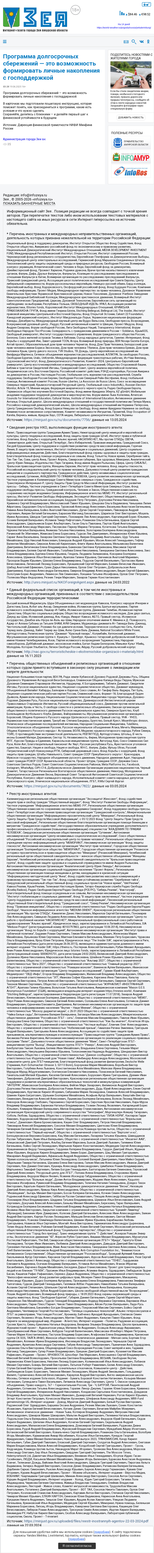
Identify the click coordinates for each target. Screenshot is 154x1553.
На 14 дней (124, 24)
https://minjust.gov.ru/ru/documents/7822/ (57, 786)
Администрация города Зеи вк (24, 139)
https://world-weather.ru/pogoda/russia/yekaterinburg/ (124, 27)
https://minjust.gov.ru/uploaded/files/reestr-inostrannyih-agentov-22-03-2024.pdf (86, 1521)
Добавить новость (131, 117)
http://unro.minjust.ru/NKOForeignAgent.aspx (59, 582)
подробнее (101, 1532)
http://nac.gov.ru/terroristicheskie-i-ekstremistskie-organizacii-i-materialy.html (83, 652)
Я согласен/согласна (77, 1545)
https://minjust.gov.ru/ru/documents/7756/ (57, 420)
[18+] (35, 19)
